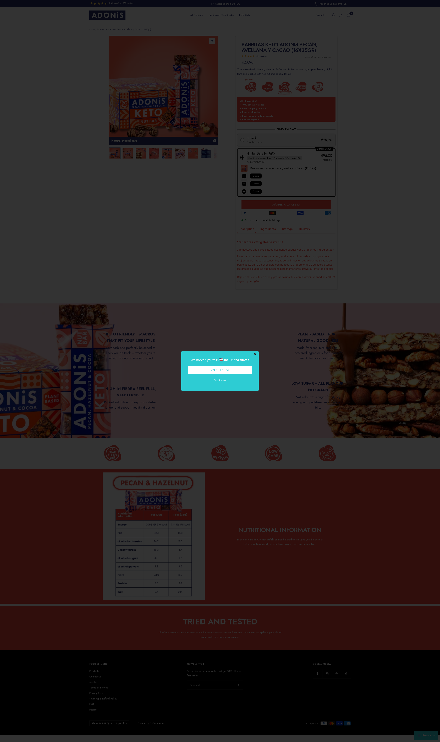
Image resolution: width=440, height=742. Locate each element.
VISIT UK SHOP (220, 370)
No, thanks (220, 380)
